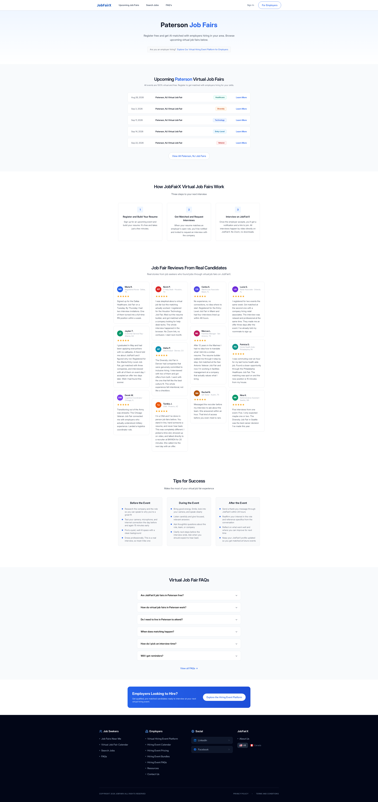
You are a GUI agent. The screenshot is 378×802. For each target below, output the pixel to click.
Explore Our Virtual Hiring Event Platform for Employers (202, 49)
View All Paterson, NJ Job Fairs (189, 156)
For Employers (269, 5)
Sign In (250, 5)
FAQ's (169, 5)
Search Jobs (152, 5)
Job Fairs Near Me (111, 738)
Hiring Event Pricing (158, 750)
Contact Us (153, 774)
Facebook (203, 749)
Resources (153, 768)
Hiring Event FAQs (157, 762)
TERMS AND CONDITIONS (267, 794)
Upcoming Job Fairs (129, 5)
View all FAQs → (189, 668)
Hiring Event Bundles (158, 756)
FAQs (104, 756)
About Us (244, 738)
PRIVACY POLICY (240, 794)
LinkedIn (202, 740)
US (244, 745)
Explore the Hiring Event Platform (224, 697)
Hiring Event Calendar (159, 744)
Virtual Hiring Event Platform (162, 738)
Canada (257, 745)
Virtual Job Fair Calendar (114, 744)
